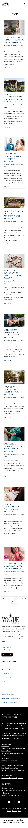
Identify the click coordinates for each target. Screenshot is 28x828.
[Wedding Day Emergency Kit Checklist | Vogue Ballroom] (14, 261)
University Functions (7, 690)
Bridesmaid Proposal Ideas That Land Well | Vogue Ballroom (14, 566)
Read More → (7, 67)
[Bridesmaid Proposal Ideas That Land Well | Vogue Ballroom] (14, 554)
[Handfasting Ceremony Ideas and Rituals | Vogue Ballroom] (14, 434)
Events (24, 808)
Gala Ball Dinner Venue (7, 694)
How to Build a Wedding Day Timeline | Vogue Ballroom (11, 390)
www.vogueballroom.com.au (10, 761)
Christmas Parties (6, 670)
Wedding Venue (6, 808)
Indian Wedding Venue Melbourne (10, 698)
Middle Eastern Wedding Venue (9, 702)
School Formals (5, 686)
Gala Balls (4, 682)
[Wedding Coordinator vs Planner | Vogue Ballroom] (14, 494)
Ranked (23, 823)
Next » (14, 602)
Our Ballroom (16, 808)
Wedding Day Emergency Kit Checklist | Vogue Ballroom (12, 274)
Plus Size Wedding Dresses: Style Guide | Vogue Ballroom (14, 39)
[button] (9, 802)
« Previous (4, 598)
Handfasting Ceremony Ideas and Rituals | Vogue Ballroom (13, 447)
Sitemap (17, 820)
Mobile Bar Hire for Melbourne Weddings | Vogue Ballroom (13, 215)
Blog (19, 811)
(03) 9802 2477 (8, 647)
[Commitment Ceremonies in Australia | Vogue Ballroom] (14, 320)
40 (25, 598)
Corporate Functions (7, 678)
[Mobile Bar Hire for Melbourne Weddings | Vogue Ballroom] (14, 202)
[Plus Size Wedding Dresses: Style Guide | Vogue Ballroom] (14, 27)
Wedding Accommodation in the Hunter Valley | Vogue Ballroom (13, 98)
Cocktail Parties (5, 674)
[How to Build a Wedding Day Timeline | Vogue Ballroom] (14, 377)
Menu (9, 811)
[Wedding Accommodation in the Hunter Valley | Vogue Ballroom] (14, 84)
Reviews (14, 811)
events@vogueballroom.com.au (15, 790)
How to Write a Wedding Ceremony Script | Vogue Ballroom (13, 157)
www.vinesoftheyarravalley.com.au (12, 778)
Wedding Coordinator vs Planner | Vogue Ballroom (11, 508)
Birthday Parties (5, 666)
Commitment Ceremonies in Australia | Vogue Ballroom (12, 333)
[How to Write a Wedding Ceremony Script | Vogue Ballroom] (14, 144)
